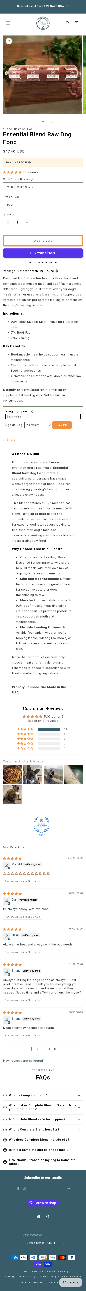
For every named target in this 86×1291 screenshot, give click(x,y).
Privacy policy (48, 1276)
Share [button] (11, 439)
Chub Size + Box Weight (19, 179)
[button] (8, 23)
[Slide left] (34, 121)
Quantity (8, 214)
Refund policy (26, 1276)
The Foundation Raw (41, 1271)
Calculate (62, 424)
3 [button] (44, 1049)
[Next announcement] (78, 6)
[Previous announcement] (7, 6)
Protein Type (11, 196)
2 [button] (38, 1049)
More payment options (43, 262)
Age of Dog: (14, 425)
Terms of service (70, 1276)
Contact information (31, 1282)
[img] (12, 858)
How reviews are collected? (24, 1061)
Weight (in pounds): (19, 411)
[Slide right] (51, 121)
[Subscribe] (68, 1188)
